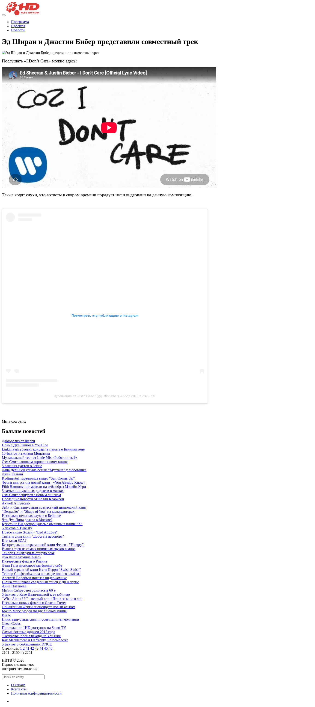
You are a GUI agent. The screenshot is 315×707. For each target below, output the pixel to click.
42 (32, 648)
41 (27, 648)
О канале (18, 685)
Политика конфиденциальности (36, 693)
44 (41, 648)
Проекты (18, 26)
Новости (18, 30)
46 (50, 648)
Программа (20, 22)
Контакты (19, 689)
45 (46, 648)
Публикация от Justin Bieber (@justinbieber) (86, 396)
